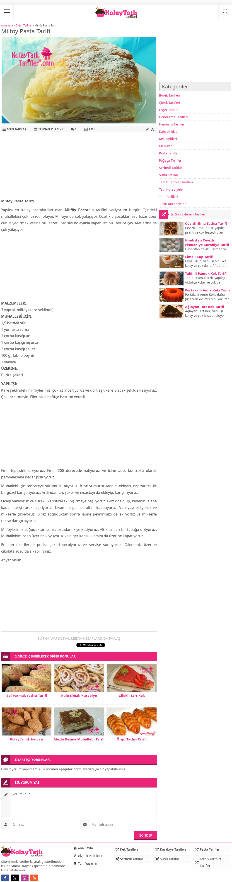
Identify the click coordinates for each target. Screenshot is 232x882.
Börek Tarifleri (169, 95)
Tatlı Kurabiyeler (171, 189)
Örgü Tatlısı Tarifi (132, 739)
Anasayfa (7, 25)
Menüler (165, 146)
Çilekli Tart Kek (132, 695)
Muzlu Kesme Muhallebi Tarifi (79, 739)
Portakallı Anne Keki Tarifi (207, 290)
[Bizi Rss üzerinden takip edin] (34, 878)
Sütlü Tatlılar (168, 175)
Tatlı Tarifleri (168, 196)
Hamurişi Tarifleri (172, 124)
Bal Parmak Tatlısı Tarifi (26, 695)
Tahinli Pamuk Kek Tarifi (206, 273)
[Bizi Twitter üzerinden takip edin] (15, 878)
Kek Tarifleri (168, 139)
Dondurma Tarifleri (173, 117)
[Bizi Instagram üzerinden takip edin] (25, 878)
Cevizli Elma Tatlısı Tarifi (206, 223)
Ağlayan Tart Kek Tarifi (204, 306)
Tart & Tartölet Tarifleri (176, 182)
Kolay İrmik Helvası (26, 739)
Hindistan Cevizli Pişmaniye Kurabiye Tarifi (207, 242)
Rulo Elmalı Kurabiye (79, 695)
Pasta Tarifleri (169, 153)
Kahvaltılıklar (169, 131)
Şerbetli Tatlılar (170, 168)
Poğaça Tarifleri (170, 160)
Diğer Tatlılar (24, 25)
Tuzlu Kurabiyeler (172, 204)
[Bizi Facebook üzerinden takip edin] (5, 878)
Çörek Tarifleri (169, 102)
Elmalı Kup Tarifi (199, 256)
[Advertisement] (79, 166)
